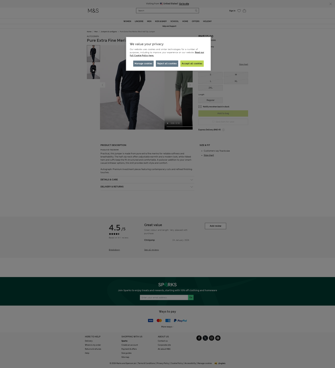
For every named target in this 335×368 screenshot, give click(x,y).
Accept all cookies (192, 63)
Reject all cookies (167, 63)
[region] (168, 54)
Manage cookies (143, 63)
